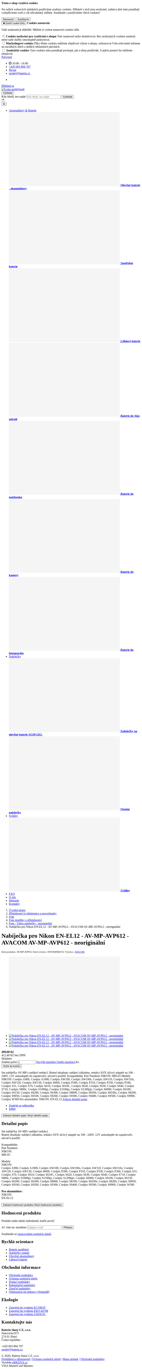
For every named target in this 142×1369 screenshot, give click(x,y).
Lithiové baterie (18, 1259)
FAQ (12, 893)
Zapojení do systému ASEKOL (27, 1314)
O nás (12, 897)
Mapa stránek (70, 1359)
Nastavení (8, 19)
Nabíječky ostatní (19, 1252)
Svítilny (13, 815)
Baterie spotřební (19, 1249)
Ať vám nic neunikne (14, 1227)
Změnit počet (9, 1062)
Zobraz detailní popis (75, 1099)
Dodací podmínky (19, 1281)
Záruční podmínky (20, 1288)
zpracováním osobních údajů (34, 1234)
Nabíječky (15, 656)
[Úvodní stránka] (12, 89)
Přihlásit (68, 1227)
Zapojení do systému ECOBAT (27, 1307)
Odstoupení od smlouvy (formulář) (29, 1291)
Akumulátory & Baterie (22, 110)
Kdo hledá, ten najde (13, 96)
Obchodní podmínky (21, 1275)
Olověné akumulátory (21, 1256)
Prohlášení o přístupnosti (15, 1359)
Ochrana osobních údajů (23, 1278)
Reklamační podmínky (22, 1285)
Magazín (14, 900)
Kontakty (14, 903)
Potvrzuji (6, 57)
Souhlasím (23, 19)
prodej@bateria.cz (12, 1349)
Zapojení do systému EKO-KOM (28, 1310)
